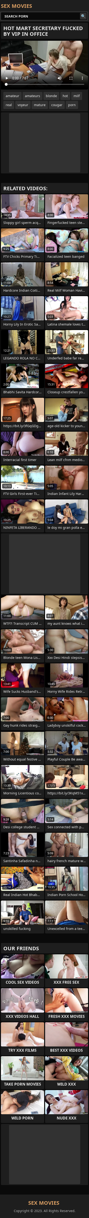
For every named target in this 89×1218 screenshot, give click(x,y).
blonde (51, 96)
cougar (56, 105)
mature (40, 105)
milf (77, 96)
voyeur (23, 105)
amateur (12, 96)
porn (72, 105)
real (9, 105)
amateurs (32, 96)
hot (65, 96)
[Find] (83, 16)
